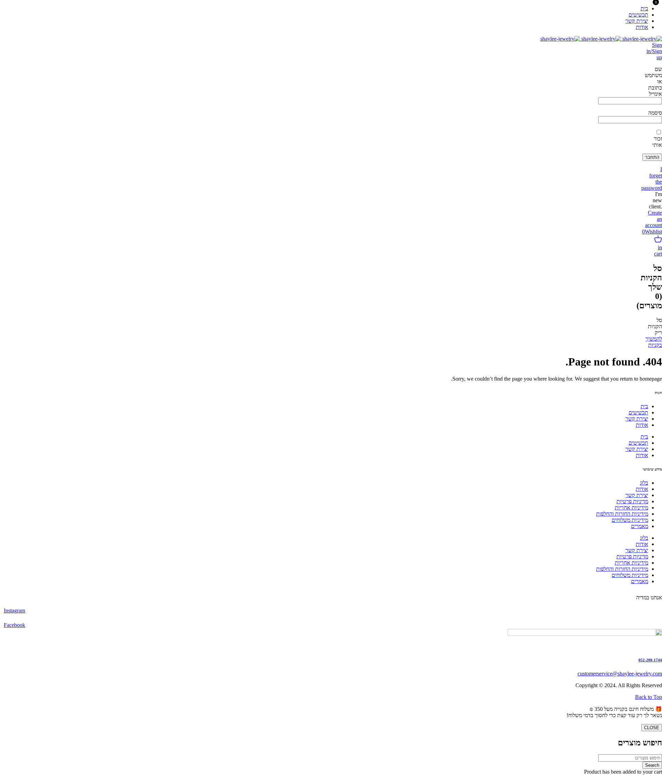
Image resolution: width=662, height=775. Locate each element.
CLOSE (651, 727)
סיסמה (655, 113)
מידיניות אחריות (631, 507)
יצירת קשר (636, 419)
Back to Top (648, 697)
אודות (642, 425)
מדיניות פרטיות (632, 501)
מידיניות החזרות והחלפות (622, 514)
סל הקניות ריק (655, 326)
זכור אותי (657, 142)
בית (644, 406)
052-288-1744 (650, 660)
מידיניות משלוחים (630, 520)
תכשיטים (638, 412)
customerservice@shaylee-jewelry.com (620, 673)
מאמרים (639, 526)
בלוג (644, 483)
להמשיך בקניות (653, 342)
